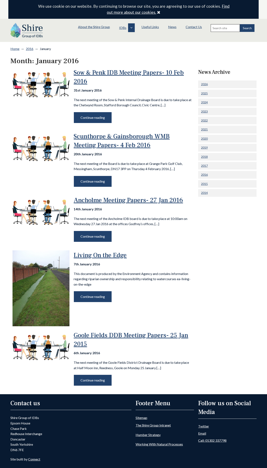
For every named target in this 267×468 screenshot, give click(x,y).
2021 (204, 129)
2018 (204, 156)
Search (247, 28)
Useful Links (150, 27)
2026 (204, 84)
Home (14, 49)
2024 (204, 102)
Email (202, 433)
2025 (204, 93)
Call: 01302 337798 (212, 440)
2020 (204, 138)
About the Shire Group (94, 27)
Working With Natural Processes (159, 444)
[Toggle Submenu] (131, 27)
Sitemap (141, 418)
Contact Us (194, 27)
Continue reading (93, 117)
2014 (204, 192)
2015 (204, 184)
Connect (34, 459)
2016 (29, 49)
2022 (204, 120)
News (172, 27)
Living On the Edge (100, 255)
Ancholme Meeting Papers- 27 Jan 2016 (128, 200)
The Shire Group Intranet (153, 425)
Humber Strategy (148, 435)
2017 (204, 165)
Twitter (203, 426)
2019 (204, 147)
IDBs (122, 28)
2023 (204, 111)
